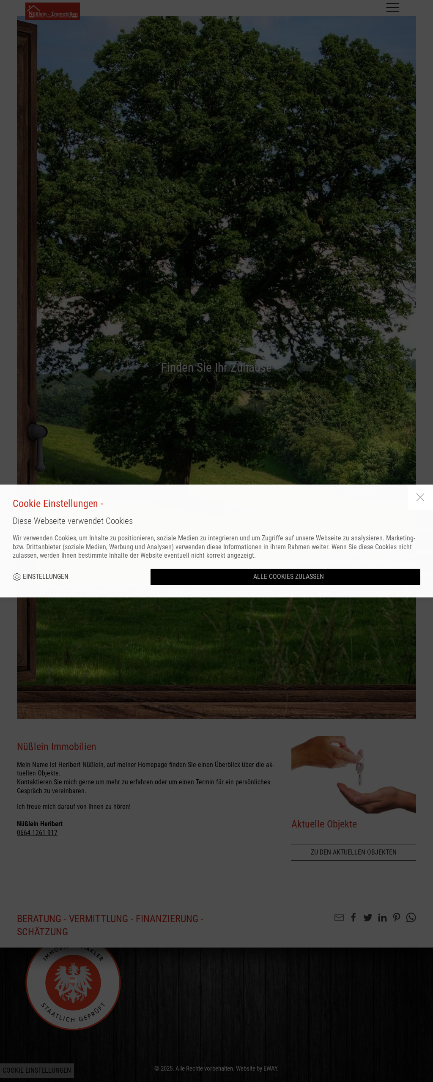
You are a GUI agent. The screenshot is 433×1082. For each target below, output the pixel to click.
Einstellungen (45, 577)
